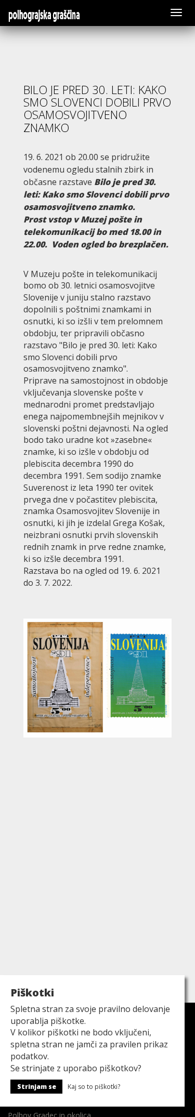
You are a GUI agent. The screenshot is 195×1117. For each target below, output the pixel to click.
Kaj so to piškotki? (94, 1086)
